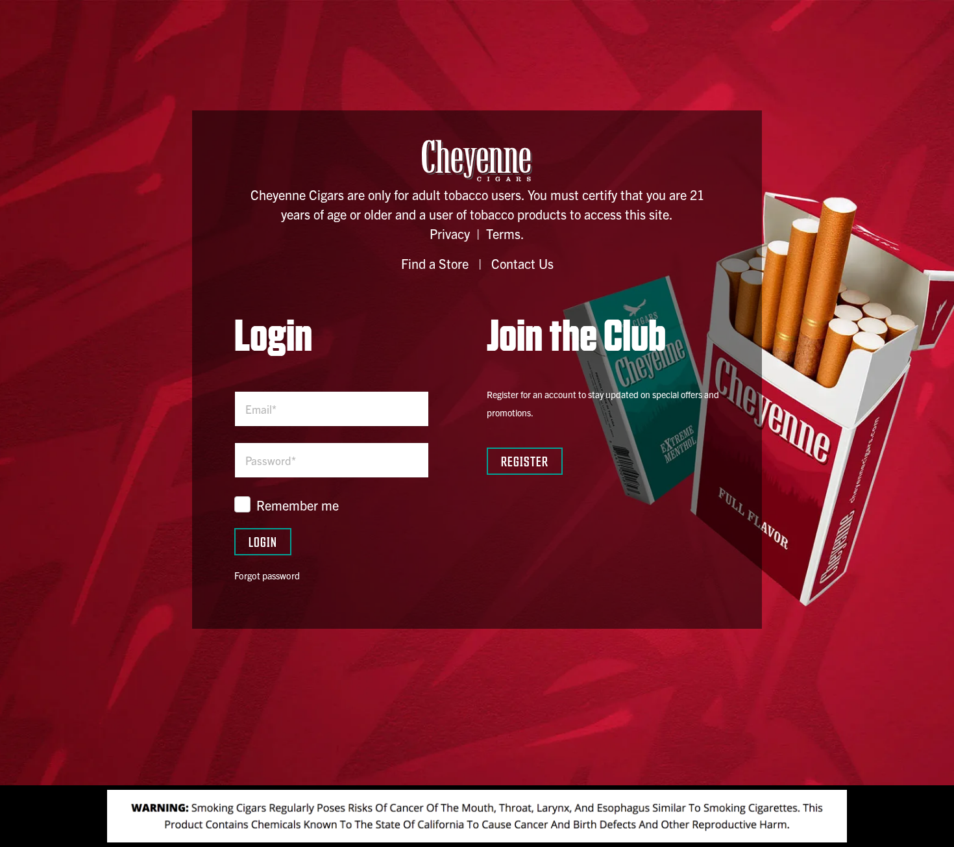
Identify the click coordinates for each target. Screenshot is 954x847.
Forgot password (267, 575)
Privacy (450, 233)
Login (263, 541)
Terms (503, 233)
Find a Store (435, 263)
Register (524, 460)
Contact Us (522, 263)
